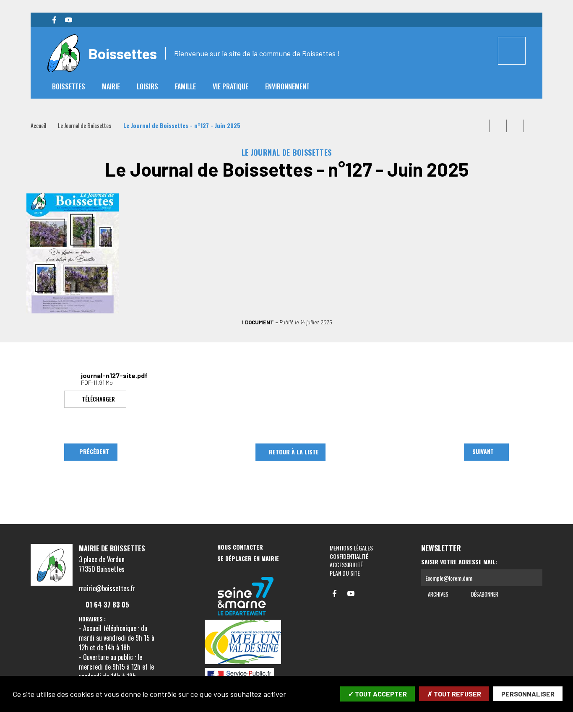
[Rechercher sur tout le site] (512, 51)
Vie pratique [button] (230, 86)
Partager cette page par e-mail (515, 126)
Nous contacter (240, 547)
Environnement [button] (287, 86)
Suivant (483, 451)
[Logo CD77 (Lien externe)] (246, 597)
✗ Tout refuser (454, 694)
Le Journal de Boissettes (84, 125)
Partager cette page (532, 126)
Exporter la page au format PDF (498, 126)
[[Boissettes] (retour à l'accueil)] (52, 584)
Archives (437, 594)
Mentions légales (351, 547)
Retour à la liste (294, 451)
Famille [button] (185, 86)
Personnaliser (528, 694)
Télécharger (98, 398)
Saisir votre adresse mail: (459, 561)
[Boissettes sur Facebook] (54, 20)
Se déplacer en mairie (248, 558)
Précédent (94, 451)
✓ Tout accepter (377, 694)
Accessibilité (346, 564)
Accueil (38, 125)
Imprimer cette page (480, 126)
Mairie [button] (111, 86)
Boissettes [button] (68, 86)
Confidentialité (349, 556)
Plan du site (345, 573)
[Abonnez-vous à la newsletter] (534, 577)
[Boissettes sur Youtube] (68, 20)
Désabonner (484, 594)
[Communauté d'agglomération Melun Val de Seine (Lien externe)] (246, 642)
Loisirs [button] (147, 86)
